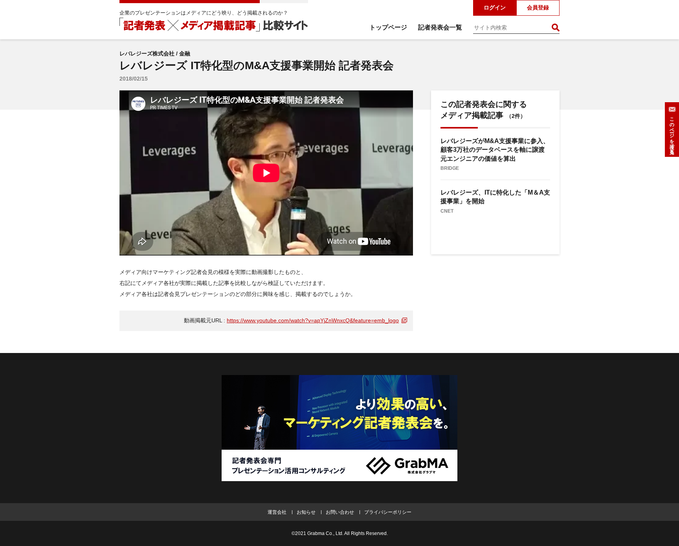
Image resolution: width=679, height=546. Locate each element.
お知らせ (306, 512)
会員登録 (538, 7)
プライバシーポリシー (387, 512)
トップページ (388, 27)
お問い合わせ (340, 512)
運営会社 (277, 512)
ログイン (495, 7)
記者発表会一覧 (440, 27)
